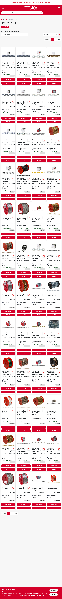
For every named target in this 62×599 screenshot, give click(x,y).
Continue (53, 590)
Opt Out (54, 594)
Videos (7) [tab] (13, 26)
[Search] (42, 13)
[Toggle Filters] (60, 34)
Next (59, 39)
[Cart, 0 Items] (59, 7)
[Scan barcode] (45, 13)
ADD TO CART (8, 79)
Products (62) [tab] (5, 26)
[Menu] (3, 8)
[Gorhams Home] (31, 8)
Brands (5, 19)
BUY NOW (8, 83)
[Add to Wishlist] (13, 63)
